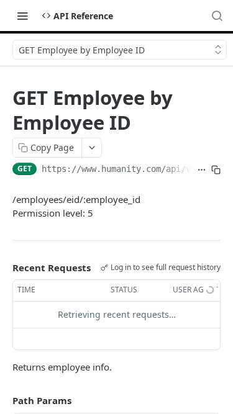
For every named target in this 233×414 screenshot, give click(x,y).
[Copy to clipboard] (216, 170)
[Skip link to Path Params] (3, 401)
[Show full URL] (201, 170)
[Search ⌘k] (217, 15)
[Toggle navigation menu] (22, 15)
